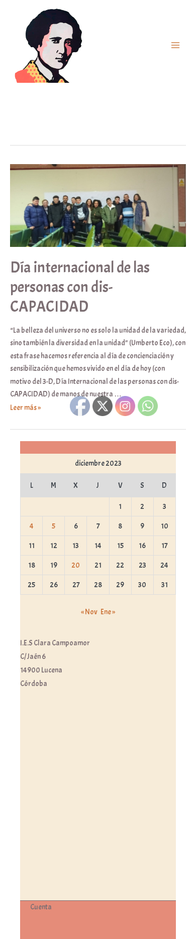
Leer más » (25, 407)
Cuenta (41, 906)
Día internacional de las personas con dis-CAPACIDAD (80, 287)
